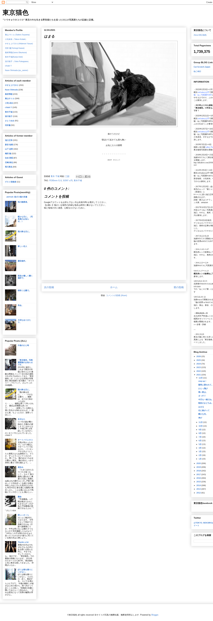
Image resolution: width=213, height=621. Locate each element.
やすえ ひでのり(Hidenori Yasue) (19, 44)
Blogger (154, 615)
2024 (198, 364)
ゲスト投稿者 (10, 182)
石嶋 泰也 (9, 162)
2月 (200, 455)
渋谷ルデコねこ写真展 (203, 210)
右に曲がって (204, 410)
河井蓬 (8, 125)
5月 (200, 444)
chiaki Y (8, 66)
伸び (200, 418)
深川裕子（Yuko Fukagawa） (17, 61)
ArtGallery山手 (203, 173)
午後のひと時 (23, 345)
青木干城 (78, 180)
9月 (200, 430)
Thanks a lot (23, 542)
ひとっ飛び (203, 388)
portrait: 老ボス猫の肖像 (17, 197)
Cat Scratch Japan (202, 67)
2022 (198, 371)
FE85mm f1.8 (55, 180)
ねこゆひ (197, 71)
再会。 (20, 305)
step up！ (202, 381)
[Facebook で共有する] (86, 176)
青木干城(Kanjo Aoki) (14, 57)
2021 (198, 375)
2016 (198, 478)
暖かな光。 (203, 414)
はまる (201, 407)
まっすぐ (202, 396)
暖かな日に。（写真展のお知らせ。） (25, 219)
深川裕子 (8, 116)
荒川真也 (8, 167)
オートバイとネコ (25, 440)
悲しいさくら (23, 515)
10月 (201, 426)
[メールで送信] (77, 176)
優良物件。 (22, 261)
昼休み (20, 467)
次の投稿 (49, 287)
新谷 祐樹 (9, 145)
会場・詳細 (200, 324)
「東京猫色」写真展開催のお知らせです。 (25, 362)
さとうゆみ (9, 121)
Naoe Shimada (11, 90)
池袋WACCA (199, 157)
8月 (200, 433)
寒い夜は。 (203, 392)
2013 (198, 489)
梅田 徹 (8, 153)
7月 (200, 437)
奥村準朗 (8, 94)
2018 (198, 471)
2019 (198, 467)
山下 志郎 (9, 149)
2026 (198, 356)
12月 (201, 378)
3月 (200, 451)
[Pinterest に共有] (89, 176)
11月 (201, 422)
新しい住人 (22, 246)
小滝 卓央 (9, 103)
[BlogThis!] (80, 176)
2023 (198, 367)
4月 (200, 448)
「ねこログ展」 (204, 289)
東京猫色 (15, 12)
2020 (198, 463)
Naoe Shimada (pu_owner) (16, 70)
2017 (198, 474)
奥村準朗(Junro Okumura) (16, 52)
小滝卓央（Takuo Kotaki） (16, 39)
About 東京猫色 (200, 35)
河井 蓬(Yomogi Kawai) (14, 48)
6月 (200, 440)
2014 (198, 485)
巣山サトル (9, 98)
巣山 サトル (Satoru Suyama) (17, 35)
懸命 (20, 497)
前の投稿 (179, 287)
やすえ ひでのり (12, 85)
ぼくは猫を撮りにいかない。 (25, 570)
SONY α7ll (68, 180)
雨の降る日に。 (24, 231)
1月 (200, 459)
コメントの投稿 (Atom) (116, 295)
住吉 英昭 (9, 158)
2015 (198, 482)
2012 (198, 493)
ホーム (114, 287)
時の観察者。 (23, 202)
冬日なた (21, 419)
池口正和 (8, 140)
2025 (198, 360)
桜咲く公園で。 (24, 290)
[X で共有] (83, 176)
